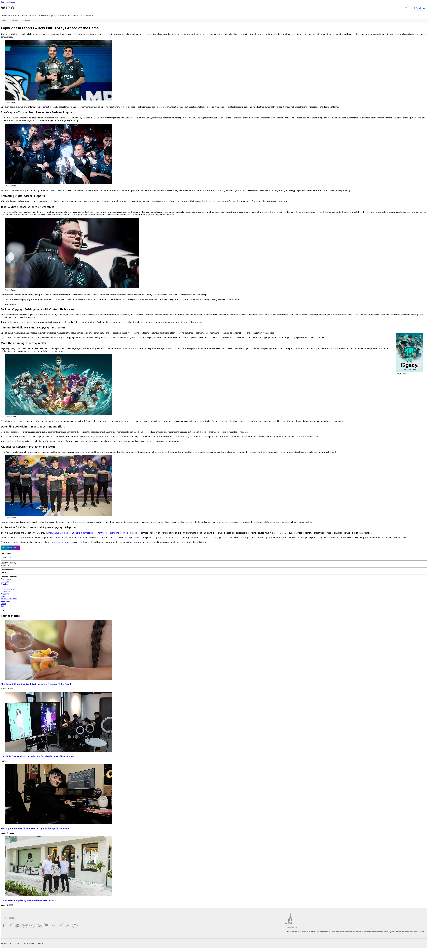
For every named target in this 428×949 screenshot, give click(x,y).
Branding (4, 584)
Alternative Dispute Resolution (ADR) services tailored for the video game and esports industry (91, 532)
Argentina (5, 594)
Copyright (5, 581)
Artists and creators (9, 599)
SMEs (3, 606)
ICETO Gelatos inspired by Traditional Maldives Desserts (28, 900)
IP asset (4, 586)
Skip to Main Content (9, 2)
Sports (3, 603)
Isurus (3, 117)
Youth (3, 596)
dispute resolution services (62, 542)
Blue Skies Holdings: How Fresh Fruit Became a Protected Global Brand (36, 684)
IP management (7, 589)
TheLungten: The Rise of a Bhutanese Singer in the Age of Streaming (35, 828)
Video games (6, 601)
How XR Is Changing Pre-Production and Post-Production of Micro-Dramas (37, 756)
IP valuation (5, 591)
